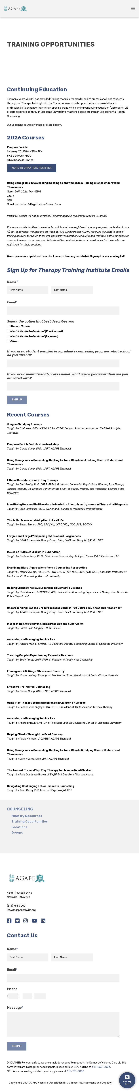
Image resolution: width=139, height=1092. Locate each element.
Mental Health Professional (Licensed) (34, 336)
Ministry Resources (26, 816)
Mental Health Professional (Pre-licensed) (36, 331)
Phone (12, 989)
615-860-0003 (101, 1067)
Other (13, 341)
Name (12, 282)
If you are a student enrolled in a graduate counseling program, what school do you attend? (68, 353)
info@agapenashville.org (21, 910)
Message (15, 1008)
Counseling (20, 809)
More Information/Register (32, 167)
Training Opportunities (29, 821)
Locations (19, 827)
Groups (17, 832)
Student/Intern (20, 326)
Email (12, 302)
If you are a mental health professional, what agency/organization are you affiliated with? (67, 376)
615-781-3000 (75, 1071)
